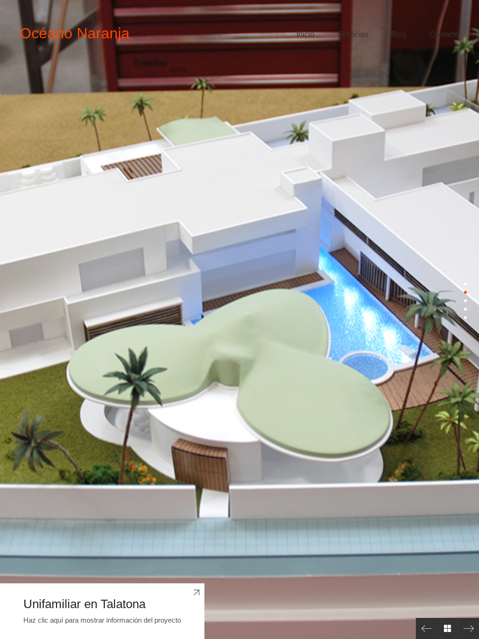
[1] (465, 284)
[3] (465, 301)
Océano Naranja (75, 33)
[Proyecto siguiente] (468, 628)
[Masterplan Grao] (426, 628)
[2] (465, 292)
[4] (465, 309)
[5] (465, 317)
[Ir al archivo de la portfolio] (447, 628)
